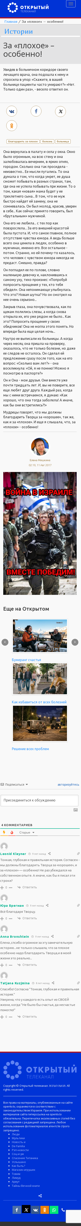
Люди (16, 1134)
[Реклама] (40, 533)
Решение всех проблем (30, 749)
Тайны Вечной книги (26, 1186)
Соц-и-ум (18, 1154)
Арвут (15, 1182)
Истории (18, 31)
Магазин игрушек (23, 1170)
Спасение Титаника (25, 1158)
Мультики (18, 1138)
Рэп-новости (20, 1150)
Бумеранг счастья (26, 660)
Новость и (18, 1142)
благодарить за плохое (23, 141)
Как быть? (18, 1166)
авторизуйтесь (68, 784)
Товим (16, 1174)
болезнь (47, 141)
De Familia (18, 1146)
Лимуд (16, 1178)
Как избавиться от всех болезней (39, 702)
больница (63, 141)
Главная (10, 21)
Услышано (19, 1162)
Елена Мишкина (40, 460)
